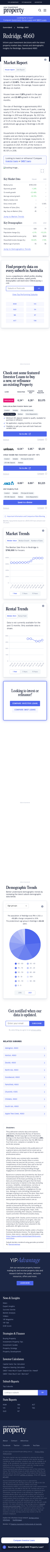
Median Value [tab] (12, 540)
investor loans (12, 161)
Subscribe (37, 1023)
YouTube (36, 1445)
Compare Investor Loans (25, 703)
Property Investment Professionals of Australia (26, 1524)
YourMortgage (17, 1520)
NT (35, 315)
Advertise (38, 2)
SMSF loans (26, 161)
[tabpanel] (25, 113)
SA (35, 309)
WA (15, 315)
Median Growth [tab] (24, 540)
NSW (15, 304)
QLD (14, 309)
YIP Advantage (13, 2)
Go (43, 1392)
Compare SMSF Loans (24, 710)
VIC (35, 304)
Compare (40, 439)
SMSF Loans (42, 20)
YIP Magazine (27, 2)
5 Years (24, 593)
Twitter (17, 1445)
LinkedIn (26, 1445)
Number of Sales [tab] (37, 540)
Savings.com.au (34, 1517)
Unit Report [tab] (21, 70)
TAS (35, 320)
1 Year (15, 593)
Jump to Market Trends (14, 217)
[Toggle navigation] (44, 10)
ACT (14, 320)
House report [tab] (10, 70)
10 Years (35, 593)
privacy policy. (36, 1030)
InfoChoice (6, 1520)
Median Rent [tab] (11, 616)
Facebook (7, 1445)
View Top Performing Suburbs (25, 295)
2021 (30, 993)
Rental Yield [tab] (22, 616)
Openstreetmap (14, 1244)
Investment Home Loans (22, 20)
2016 (19, 993)
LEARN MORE (25, 1283)
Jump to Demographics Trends (17, 249)
